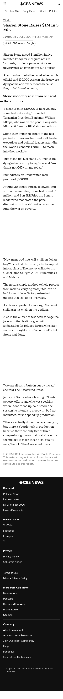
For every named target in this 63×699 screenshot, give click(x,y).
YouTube (8, 525)
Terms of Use (10, 573)
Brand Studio (10, 609)
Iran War (14, 11)
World (43, 11)
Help (6, 646)
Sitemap (7, 615)
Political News (11, 494)
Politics (53, 11)
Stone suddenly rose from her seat (29, 96)
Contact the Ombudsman (17, 657)
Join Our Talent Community (18, 641)
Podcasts (8, 598)
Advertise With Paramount (18, 635)
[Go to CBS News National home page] (31, 4)
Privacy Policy (11, 556)
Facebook (8, 530)
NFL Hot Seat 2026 (14, 504)
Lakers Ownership (13, 510)
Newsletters (10, 593)
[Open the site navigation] (11, 3)
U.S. (5, 11)
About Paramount (13, 630)
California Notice (12, 562)
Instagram (8, 536)
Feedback (8, 651)
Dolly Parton (29, 11)
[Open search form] (59, 3)
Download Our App (14, 604)
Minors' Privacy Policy (15, 578)
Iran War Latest (11, 499)
